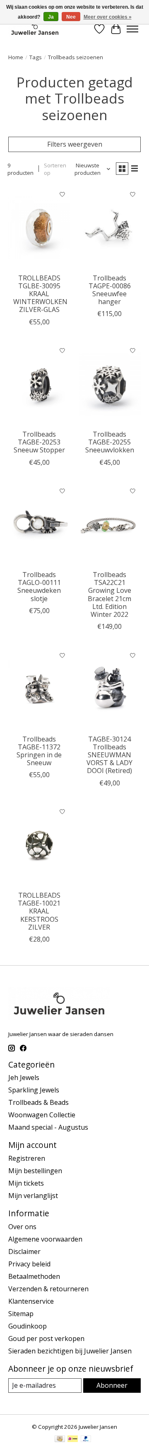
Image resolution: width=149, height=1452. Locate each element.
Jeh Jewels (23, 1077)
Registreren (26, 1158)
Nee (71, 17)
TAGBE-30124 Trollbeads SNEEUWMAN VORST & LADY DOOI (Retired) (109, 755)
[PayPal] (86, 1439)
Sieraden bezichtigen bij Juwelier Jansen (70, 1350)
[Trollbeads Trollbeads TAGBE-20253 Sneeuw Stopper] (39, 384)
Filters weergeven (74, 144)
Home (15, 57)
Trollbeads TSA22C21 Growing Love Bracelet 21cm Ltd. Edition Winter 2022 (109, 594)
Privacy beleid (29, 1263)
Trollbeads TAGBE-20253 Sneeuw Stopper (39, 442)
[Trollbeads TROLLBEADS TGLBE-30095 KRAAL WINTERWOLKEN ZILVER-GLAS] (39, 227)
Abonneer (111, 1385)
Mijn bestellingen (35, 1170)
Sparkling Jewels (33, 1089)
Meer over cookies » (108, 17)
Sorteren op (55, 169)
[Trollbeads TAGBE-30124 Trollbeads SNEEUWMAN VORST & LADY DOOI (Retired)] (110, 688)
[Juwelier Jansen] (34, 28)
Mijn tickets (26, 1183)
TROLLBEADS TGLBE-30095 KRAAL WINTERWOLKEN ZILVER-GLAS (40, 293)
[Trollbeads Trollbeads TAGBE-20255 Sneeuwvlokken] (110, 384)
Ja (51, 17)
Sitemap (21, 1313)
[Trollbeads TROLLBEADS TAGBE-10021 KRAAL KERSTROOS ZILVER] (39, 845)
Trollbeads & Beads (38, 1102)
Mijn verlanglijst (33, 1195)
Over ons (22, 1226)
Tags (35, 57)
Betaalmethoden (34, 1276)
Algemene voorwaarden (45, 1239)
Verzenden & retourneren (48, 1288)
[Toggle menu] (132, 29)
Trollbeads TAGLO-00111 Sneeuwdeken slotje (39, 586)
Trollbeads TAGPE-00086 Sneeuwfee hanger (110, 290)
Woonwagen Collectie (41, 1114)
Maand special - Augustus (48, 1127)
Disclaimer (24, 1251)
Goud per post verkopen (46, 1338)
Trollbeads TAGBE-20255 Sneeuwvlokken (109, 442)
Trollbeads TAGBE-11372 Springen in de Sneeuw (39, 751)
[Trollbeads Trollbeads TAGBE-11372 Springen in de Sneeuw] (39, 688)
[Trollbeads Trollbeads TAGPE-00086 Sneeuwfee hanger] (110, 227)
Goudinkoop (27, 1326)
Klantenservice (31, 1301)
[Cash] (60, 1439)
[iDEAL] (72, 1439)
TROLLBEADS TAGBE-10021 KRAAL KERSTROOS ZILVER (39, 911)
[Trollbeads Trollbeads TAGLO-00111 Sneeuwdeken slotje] (39, 524)
